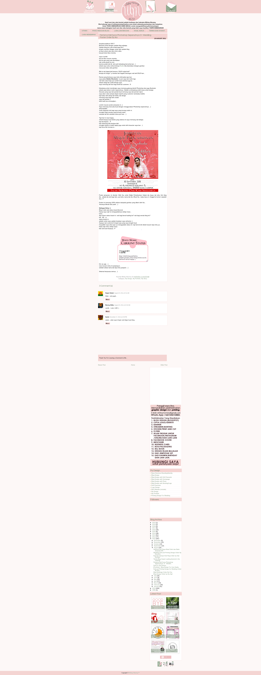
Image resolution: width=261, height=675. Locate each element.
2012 (154, 537)
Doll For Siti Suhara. (159, 565)
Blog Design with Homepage (161, 479)
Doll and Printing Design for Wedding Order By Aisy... (167, 569)
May (155, 579)
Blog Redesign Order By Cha (162, 572)
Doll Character (156, 485)
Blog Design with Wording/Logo (162, 483)
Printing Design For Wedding (161, 495)
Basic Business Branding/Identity (162, 473)
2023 (154, 522)
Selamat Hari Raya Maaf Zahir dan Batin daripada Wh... (166, 550)
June (155, 577)
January (156, 586)
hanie (107, 317)
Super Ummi (109, 293)
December (157, 540)
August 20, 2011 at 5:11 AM (121, 293)
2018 (154, 526)
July (155, 576)
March (156, 583)
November (157, 542)
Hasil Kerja (139, 31)
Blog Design (155, 475)
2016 (154, 530)
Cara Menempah (89, 34)
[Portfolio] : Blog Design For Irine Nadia (166, 567)
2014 (154, 533)
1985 (154, 590)
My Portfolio (136, 278)
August (156, 547)
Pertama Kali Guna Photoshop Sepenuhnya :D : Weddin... (163, 562)
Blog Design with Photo (159, 481)
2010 (154, 588)
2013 (154, 535)
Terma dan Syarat (157, 31)
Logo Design (156, 487)
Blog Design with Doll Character (162, 477)
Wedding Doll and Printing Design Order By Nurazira (167, 553)
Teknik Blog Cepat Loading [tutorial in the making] (166, 559)
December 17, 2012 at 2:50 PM (118, 317)
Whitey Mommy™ (134, 673)
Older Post (164, 365)
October (156, 544)
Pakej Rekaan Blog (100, 31)
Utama (84, 31)
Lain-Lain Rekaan (121, 31)
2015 (154, 531)
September (157, 546)
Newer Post (102, 365)
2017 (154, 528)
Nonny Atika (109, 305)
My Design (128, 278)
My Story (144, 278)
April (155, 581)
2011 (154, 538)
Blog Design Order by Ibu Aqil (162, 574)
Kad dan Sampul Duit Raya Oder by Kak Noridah (166, 556)
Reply (107, 299)
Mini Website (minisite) (159, 489)
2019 (154, 524)
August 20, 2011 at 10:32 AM (122, 305)
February (157, 585)
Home (133, 365)
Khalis (122, 66)
